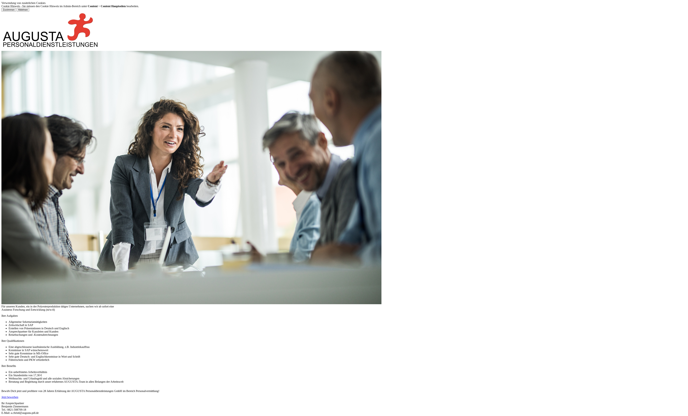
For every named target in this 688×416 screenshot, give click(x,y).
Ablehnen (23, 9)
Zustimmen (9, 9)
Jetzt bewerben (9, 397)
